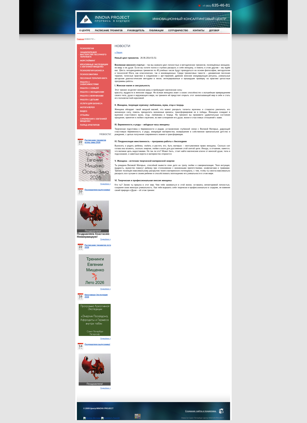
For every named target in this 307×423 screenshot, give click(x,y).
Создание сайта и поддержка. (200, 411)
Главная (80, 39)
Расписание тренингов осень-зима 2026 (95, 141)
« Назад (118, 52)
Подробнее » (105, 184)
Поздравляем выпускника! (97, 190)
